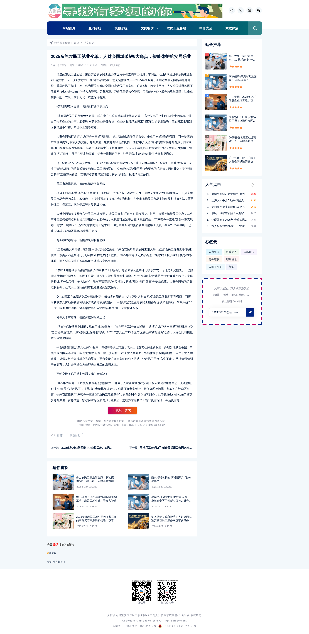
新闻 (231, 266)
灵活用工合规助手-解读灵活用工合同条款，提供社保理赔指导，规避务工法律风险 (188, 447)
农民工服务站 (176, 28)
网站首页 (68, 28)
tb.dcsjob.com (148, 620)
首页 (76, 42)
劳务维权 (214, 259)
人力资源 (214, 251)
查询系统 (95, 28)
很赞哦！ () (122, 410)
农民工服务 (215, 266)
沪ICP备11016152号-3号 (140, 626)
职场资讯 (75, 435)
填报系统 (121, 28)
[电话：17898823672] (240, 10)
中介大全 (205, 28)
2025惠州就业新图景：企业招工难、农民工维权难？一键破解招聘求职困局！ (107, 447)
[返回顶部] (297, 566)
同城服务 (249, 251)
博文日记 (89, 42)
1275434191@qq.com (151, 424)
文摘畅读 (147, 28)
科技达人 (231, 251)
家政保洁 (231, 28)
